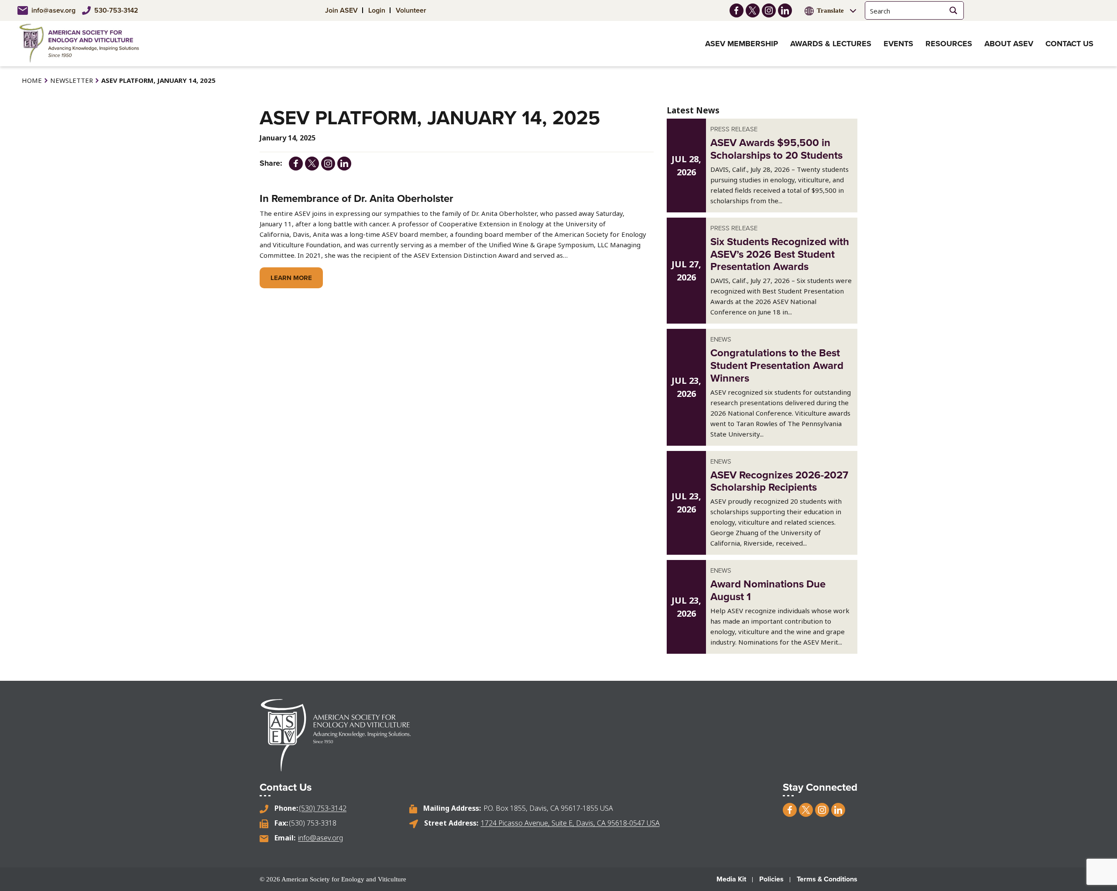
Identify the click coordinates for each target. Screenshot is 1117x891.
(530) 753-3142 (322, 808)
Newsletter (71, 80)
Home (32, 80)
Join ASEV (341, 10)
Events (898, 43)
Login (376, 10)
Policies (771, 879)
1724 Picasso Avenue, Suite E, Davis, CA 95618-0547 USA (570, 823)
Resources (948, 43)
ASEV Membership (741, 43)
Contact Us (1069, 43)
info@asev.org (53, 10)
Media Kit (731, 879)
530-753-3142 (116, 10)
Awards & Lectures (830, 43)
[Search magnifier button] (953, 10)
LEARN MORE (291, 278)
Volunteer (411, 10)
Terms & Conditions (827, 879)
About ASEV (1008, 43)
